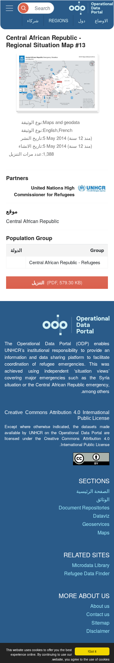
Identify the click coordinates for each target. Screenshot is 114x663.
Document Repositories (84, 507)
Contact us (97, 614)
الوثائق (102, 499)
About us (99, 605)
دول (81, 20)
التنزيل (57, 282)
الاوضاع (101, 20)
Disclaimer (97, 630)
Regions (58, 20)
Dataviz (101, 515)
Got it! (92, 651)
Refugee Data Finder (86, 573)
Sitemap (100, 622)
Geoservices (95, 523)
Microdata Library (90, 565)
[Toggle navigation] (9, 8)
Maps (103, 532)
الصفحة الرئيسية (92, 491)
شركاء (33, 20)
